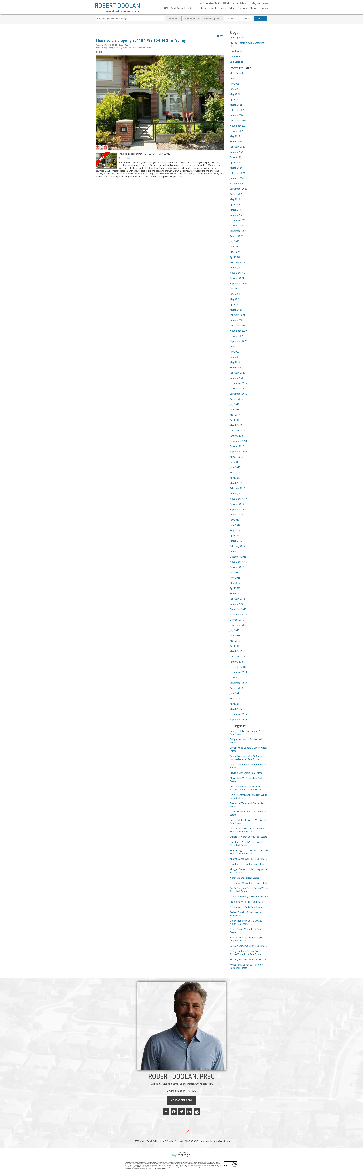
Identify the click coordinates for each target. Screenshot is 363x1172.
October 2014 (237, 677)
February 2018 (237, 488)
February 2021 (237, 314)
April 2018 (235, 477)
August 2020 (236, 346)
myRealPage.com (181, 1155)
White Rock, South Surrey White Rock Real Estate (247, 966)
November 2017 (238, 498)
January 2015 (237, 661)
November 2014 (238, 672)
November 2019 (238, 383)
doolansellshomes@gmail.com (215, 1141)
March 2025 (236, 141)
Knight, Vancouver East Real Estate (248, 858)
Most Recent (236, 73)
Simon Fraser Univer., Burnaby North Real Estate (246, 922)
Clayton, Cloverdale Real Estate (246, 772)
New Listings (236, 51)
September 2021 (238, 283)
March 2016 (236, 593)
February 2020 (237, 372)
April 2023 (235, 204)
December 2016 (238, 556)
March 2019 (236, 425)
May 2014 (235, 698)
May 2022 (235, 251)
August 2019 (236, 399)
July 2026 (234, 83)
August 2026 (236, 78)
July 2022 (234, 241)
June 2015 (235, 635)
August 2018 (236, 456)
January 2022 (237, 267)
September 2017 (238, 509)
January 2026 (237, 115)
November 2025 (238, 125)
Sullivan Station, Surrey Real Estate (248, 945)
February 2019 (237, 430)
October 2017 (237, 504)
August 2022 (236, 236)
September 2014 (238, 682)
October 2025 (237, 131)
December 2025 (238, 120)
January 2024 (237, 178)
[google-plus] (174, 1111)
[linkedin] (189, 1111)
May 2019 (235, 414)
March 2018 (236, 483)
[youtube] (197, 1111)
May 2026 (235, 94)
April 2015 (235, 646)
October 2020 (237, 335)
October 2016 (237, 567)
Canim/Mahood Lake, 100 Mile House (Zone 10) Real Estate (246, 758)
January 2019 (237, 435)
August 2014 (236, 688)
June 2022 (235, 246)
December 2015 (238, 609)
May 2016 (235, 583)
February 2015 (237, 656)
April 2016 (235, 588)
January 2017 (237, 551)
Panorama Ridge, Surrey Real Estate (249, 896)
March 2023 (236, 209)
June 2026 (235, 88)
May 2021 (235, 299)
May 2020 (235, 362)
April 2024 (235, 162)
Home (165, 7)
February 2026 (237, 110)
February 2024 (237, 173)
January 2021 (237, 320)
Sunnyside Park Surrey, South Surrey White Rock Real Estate (246, 953)
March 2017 (236, 540)
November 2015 (238, 614)
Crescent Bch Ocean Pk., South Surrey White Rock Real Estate (246, 788)
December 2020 (238, 325)
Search (260, 18)
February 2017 (237, 546)
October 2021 (237, 278)
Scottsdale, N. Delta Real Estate (246, 907)
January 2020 (237, 378)
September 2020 (238, 341)
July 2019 (234, 404)
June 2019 (235, 409)
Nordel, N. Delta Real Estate (244, 877)
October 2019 (237, 388)
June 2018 (235, 467)
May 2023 (235, 199)
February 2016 (237, 598)
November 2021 (238, 272)
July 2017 (234, 519)
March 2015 (236, 651)
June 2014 (235, 693)
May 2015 (235, 640)
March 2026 (236, 104)
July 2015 (234, 630)
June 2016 (235, 577)
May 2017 (235, 530)
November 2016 (238, 561)
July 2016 (234, 572)
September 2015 (238, 625)
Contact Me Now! (181, 1100)
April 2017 (235, 535)
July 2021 (234, 288)
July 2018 (234, 462)
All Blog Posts (237, 37)
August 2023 (236, 194)
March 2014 (236, 709)
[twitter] (181, 1111)
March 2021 (236, 309)
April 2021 (235, 304)
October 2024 (237, 157)
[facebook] (166, 1111)
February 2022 (237, 262)
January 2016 (237, 604)
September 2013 (238, 719)
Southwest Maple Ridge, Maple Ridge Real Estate (246, 939)
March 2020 (236, 367)
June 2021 (235, 293)
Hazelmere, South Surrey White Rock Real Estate (246, 843)
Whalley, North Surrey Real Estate (248, 959)
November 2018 (238, 441)
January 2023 (237, 215)
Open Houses (237, 56)
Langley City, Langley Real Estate (247, 864)
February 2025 (237, 146)
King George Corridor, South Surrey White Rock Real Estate (127, 48)
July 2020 (234, 351)
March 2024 (236, 167)
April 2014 (235, 703)
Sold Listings (236, 61)
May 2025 (235, 136)
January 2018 (237, 493)
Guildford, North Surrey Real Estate (248, 836)
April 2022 (235, 257)
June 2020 (235, 357)
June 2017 (235, 525)
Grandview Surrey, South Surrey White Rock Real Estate (247, 830)
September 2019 (238, 393)
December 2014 (238, 667)
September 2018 (238, 451)
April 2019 (235, 420)
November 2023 (238, 183)
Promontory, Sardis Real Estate (246, 901)
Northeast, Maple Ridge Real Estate (248, 883)
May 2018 (235, 472)
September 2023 (238, 188)
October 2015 (237, 619)
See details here (126, 158)
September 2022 (238, 230)
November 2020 (238, 330)
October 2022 (237, 225)
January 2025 (237, 152)
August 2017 (236, 514)
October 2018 (237, 446)
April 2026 (235, 99)
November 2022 (238, 220)
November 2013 (238, 714)
